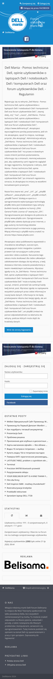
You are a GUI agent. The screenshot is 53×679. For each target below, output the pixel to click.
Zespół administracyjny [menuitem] (35, 588)
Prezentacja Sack (14, 433)
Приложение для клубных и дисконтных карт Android (27, 441)
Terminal (11, 464)
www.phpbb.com (18, 218)
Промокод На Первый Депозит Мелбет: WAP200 (27, 425)
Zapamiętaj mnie (40, 391)
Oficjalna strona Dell (16, 664)
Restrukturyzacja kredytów (19, 488)
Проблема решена (16, 437)
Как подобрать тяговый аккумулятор (25, 429)
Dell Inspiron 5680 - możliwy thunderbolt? (26, 484)
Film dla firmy (13, 480)
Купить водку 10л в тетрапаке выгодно (25, 452)
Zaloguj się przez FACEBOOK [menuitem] (36, 8)
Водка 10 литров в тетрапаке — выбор (25, 449)
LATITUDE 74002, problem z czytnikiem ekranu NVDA (27, 460)
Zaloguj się (13, 366)
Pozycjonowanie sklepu (17, 472)
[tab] (12, 515)
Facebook (11, 402)
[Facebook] (26, 39)
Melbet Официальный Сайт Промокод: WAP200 (27, 421)
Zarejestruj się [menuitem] (28, 3)
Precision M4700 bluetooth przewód (23, 468)
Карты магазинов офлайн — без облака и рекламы (27, 445)
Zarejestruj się (34, 366)
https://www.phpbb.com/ (22, 235)
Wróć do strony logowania (19, 329)
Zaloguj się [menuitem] (45, 3)
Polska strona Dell (15, 661)
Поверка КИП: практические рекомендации (27, 456)
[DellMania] (26, 22)
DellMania (9, 588)
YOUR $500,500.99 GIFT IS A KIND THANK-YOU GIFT (27, 476)
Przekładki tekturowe (16, 491)
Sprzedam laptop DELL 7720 (19, 495)
